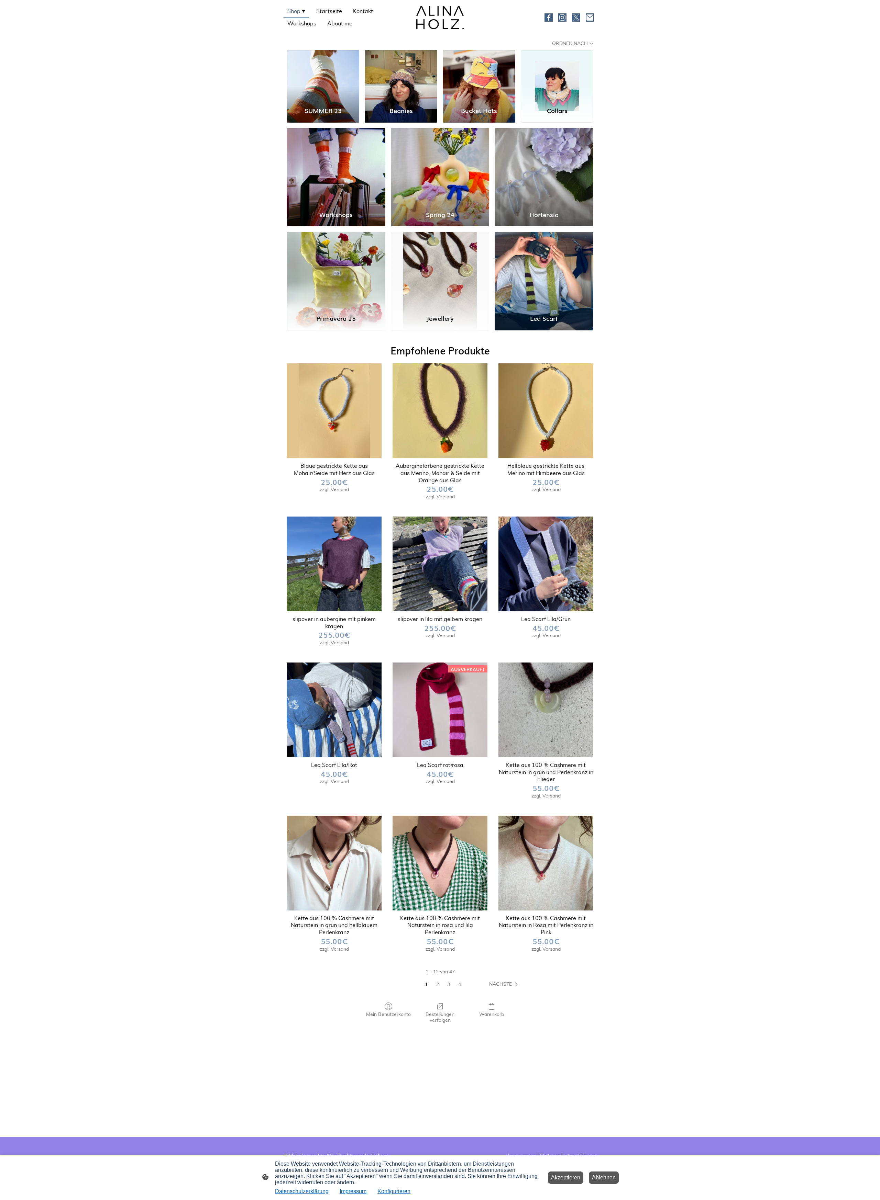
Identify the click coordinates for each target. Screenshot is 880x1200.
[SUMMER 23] (323, 75)
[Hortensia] (544, 166)
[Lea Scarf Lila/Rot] (334, 710)
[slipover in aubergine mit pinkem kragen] (334, 564)
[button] (504, 984)
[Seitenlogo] (440, 17)
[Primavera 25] (336, 270)
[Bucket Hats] (479, 75)
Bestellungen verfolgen (440, 1017)
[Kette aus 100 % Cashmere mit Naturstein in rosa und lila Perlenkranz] (440, 863)
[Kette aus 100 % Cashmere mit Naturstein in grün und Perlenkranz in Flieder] (545, 710)
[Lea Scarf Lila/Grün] (545, 564)
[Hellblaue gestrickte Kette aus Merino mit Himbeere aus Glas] (545, 410)
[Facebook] (548, 17)
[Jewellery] (440, 270)
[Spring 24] (440, 166)
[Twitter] (576, 17)
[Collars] (557, 75)
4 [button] (459, 984)
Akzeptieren (565, 1177)
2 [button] (437, 984)
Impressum (353, 1191)
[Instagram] (562, 17)
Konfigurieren (393, 1191)
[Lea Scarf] (544, 270)
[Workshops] (336, 166)
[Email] (590, 17)
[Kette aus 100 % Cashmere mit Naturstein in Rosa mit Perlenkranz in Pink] (545, 863)
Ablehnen (604, 1177)
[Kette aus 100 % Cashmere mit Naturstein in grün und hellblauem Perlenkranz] (334, 863)
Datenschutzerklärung (302, 1191)
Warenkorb (491, 1014)
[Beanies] (401, 75)
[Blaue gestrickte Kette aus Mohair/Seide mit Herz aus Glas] (334, 410)
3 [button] (448, 984)
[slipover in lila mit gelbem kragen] (440, 564)
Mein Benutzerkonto (388, 1014)
